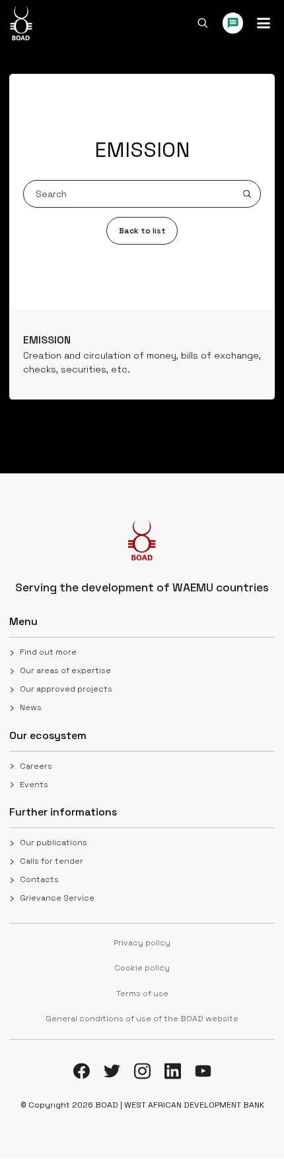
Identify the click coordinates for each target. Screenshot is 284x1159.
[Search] (202, 23)
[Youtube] (203, 1071)
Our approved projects (66, 689)
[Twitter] (112, 1071)
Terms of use (142, 993)
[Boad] (20, 23)
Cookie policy (142, 968)
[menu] (263, 23)
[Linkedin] (172, 1071)
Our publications (53, 842)
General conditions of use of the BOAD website (142, 1018)
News (31, 707)
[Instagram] (142, 1071)
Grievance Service (57, 898)
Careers (36, 766)
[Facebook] (81, 1071)
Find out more (48, 652)
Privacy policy (142, 942)
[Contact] (233, 23)
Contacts (39, 879)
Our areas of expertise (65, 670)
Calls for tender (51, 861)
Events (34, 784)
